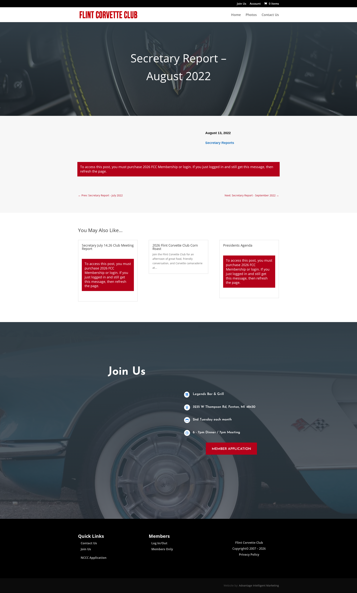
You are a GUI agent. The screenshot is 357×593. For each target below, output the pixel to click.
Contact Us (270, 15)
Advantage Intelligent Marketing (259, 585)
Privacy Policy (249, 554)
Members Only (162, 549)
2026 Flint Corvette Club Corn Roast (175, 247)
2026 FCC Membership (160, 167)
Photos (251, 15)
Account (255, 3)
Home (236, 15)
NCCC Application (94, 558)
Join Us (241, 3)
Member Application (231, 449)
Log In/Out (159, 543)
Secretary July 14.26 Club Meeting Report (108, 247)
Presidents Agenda (237, 245)
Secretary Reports (219, 143)
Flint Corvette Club (249, 543)
